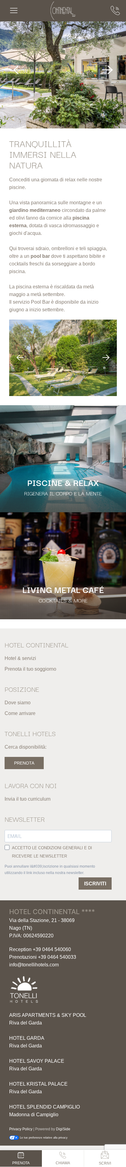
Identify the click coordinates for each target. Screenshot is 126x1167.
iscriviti (95, 883)
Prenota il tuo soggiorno (30, 669)
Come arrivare (20, 713)
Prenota (24, 763)
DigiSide (63, 1129)
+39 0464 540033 (57, 957)
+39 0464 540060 (52, 949)
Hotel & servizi (20, 658)
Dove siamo (18, 702)
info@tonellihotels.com (34, 964)
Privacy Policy (20, 1129)
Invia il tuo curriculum (27, 799)
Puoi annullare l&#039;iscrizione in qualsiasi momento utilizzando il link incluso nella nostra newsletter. (50, 869)
